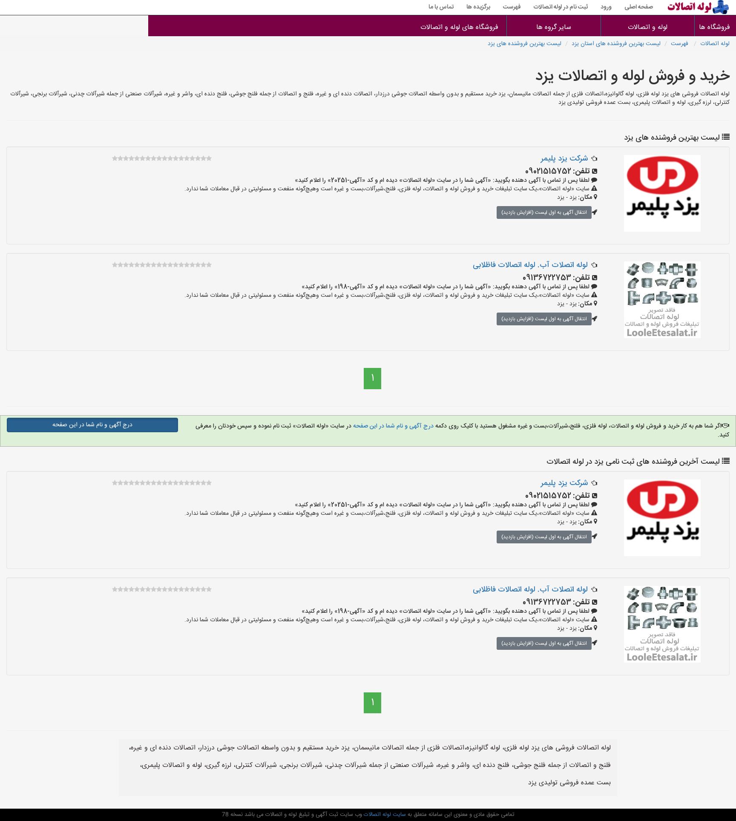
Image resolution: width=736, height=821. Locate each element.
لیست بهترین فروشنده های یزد (524, 44)
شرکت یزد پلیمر (564, 158)
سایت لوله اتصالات (384, 814)
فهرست (512, 7)
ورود (606, 7)
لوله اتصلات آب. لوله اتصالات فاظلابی (530, 265)
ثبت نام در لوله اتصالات (561, 7)
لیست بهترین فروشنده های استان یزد (616, 44)
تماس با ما (441, 7)
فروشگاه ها (715, 27)
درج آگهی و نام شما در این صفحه (392, 426)
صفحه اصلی (638, 7)
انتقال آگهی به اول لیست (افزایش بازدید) (544, 212)
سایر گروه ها (553, 27)
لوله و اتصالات (647, 27)
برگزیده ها (478, 7)
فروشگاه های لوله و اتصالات (459, 27)
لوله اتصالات (715, 44)
